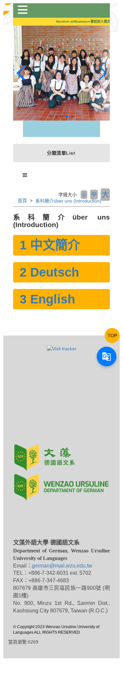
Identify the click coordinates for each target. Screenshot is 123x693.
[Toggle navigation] (23, 10)
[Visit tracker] (61, 348)
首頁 (22, 200)
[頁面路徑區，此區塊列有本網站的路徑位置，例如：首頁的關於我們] (14, 200)
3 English (47, 299)
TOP (112, 335)
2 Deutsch (49, 272)
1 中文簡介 (50, 245)
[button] (51, 116)
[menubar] (25, 175)
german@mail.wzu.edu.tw (62, 565)
